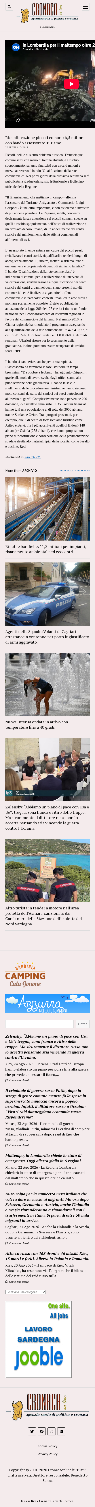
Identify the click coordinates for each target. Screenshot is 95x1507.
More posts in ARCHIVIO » (75, 470)
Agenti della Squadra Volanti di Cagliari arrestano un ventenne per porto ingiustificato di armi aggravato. (47, 637)
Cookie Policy (47, 1446)
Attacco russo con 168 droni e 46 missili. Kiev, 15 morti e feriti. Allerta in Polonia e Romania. (47, 1256)
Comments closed (18, 1080)
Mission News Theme (34, 1501)
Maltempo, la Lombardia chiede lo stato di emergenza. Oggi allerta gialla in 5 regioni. (43, 1158)
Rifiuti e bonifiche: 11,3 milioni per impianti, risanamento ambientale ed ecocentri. (45, 549)
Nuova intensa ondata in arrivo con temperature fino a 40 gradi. (36, 724)
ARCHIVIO (33, 457)
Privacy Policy (47, 1454)
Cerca (82, 1023)
